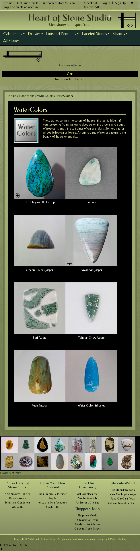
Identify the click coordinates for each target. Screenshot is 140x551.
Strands (121, 34)
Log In (106, 3)
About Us (17, 507)
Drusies (36, 34)
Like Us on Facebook (123, 489)
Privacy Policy (17, 498)
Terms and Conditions (17, 502)
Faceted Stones (96, 34)
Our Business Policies (17, 493)
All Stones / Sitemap (88, 502)
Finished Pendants (63, 34)
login (7, 7)
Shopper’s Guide (87, 515)
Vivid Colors (45, 96)
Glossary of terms (70, 65)
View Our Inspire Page (123, 494)
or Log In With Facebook (52, 502)
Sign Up (120, 3)
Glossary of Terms (87, 520)
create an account (26, 7)
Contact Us (52, 507)
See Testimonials (87, 498)
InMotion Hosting (117, 539)
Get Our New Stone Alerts (122, 503)
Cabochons (14, 34)
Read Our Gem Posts (122, 498)
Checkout (90, 3)
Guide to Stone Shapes (87, 528)
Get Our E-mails (27, 3)
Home (8, 3)
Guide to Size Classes (87, 524)
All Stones (11, 40)
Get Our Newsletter (87, 493)
